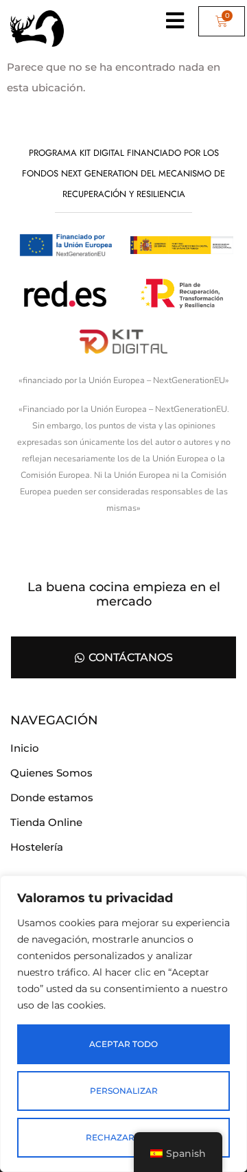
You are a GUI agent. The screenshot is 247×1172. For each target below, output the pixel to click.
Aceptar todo (123, 1044)
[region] (123, 1023)
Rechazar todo (124, 1137)
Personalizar (124, 1090)
